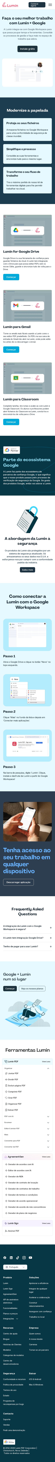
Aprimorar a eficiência (38, 1283)
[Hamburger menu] (50, 4)
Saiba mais (27, 569)
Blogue (6, 1339)
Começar (11, 277)
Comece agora (34, 5)
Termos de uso (9, 1390)
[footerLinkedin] (11, 1257)
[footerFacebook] (4, 1257)
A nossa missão (36, 1339)
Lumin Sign (8, 1289)
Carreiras (33, 1344)
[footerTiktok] (17, 1257)
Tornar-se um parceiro (39, 1350)
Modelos (7, 1350)
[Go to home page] (10, 5)
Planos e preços (10, 1313)
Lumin (5, 1283)
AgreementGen (10, 1294)
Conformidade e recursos (14, 1379)
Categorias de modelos (13, 1355)
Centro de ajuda (10, 1333)
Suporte (6, 1419)
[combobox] (15, 1267)
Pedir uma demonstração (14, 1430)
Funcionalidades (10, 1308)
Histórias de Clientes (12, 1344)
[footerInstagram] (24, 1257)
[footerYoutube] (30, 1257)
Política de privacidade (13, 1385)
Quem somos (35, 1333)
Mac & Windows (36, 1385)
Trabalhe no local (36, 1317)
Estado (6, 1395)
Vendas (6, 1425)
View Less (46, 1062)
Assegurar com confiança (40, 1311)
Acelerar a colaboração (39, 1297)
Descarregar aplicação (18, 882)
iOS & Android (35, 1379)
